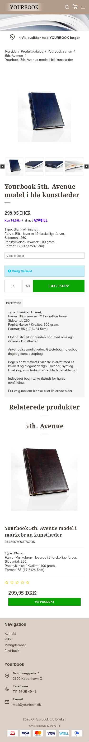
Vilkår (9, 639)
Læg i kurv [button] (59, 286)
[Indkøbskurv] (75, 7)
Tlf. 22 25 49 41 (25, 691)
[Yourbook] (25, 7)
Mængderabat (15, 645)
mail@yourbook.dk (27, 704)
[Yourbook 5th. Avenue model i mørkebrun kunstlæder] (44, 481)
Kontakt (10, 633)
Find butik (12, 651)
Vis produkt (44, 602)
